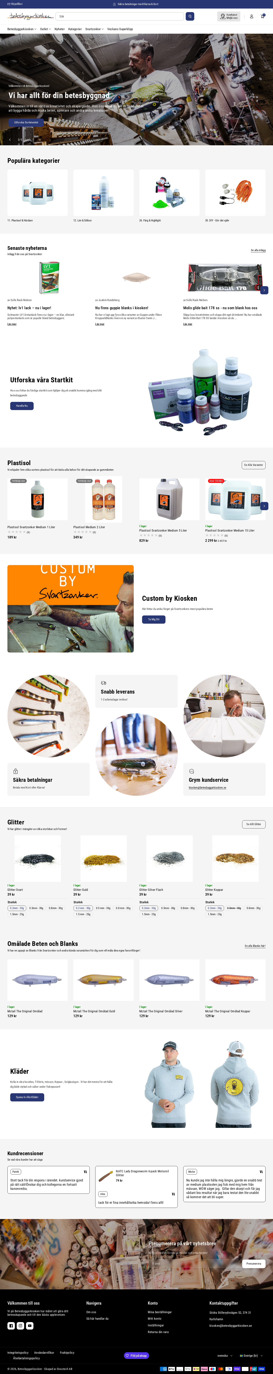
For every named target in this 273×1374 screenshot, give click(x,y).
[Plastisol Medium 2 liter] (103, 499)
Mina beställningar (160, 1312)
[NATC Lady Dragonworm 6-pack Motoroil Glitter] (105, 1176)
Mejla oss (232, 18)
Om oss (91, 1312)
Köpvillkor (17, 4)
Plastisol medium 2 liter (89, 527)
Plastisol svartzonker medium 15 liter (229, 530)
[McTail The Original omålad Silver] (169, 980)
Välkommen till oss (23, 1303)
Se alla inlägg (258, 250)
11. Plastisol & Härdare (20, 220)
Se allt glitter (253, 824)
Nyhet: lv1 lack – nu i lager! (29, 308)
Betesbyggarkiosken (30, 1369)
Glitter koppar (214, 890)
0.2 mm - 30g (83, 908)
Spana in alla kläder (27, 1097)
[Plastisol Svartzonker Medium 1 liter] (37, 499)
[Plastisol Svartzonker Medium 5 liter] (169, 499)
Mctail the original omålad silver (160, 1011)
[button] (263, 16)
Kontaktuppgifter (223, 1303)
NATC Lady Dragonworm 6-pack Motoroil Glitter (142, 1173)
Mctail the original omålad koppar (227, 1011)
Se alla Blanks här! (255, 946)
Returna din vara (158, 1332)
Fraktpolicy (67, 1352)
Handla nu (22, 405)
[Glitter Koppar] (235, 858)
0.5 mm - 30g (103, 908)
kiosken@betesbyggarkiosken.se (207, 787)
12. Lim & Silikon (82, 220)
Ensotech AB (64, 1369)
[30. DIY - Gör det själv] (235, 192)
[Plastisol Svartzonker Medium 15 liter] (235, 499)
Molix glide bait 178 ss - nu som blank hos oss (220, 308)
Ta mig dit (153, 619)
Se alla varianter (253, 465)
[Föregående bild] (11, 140)
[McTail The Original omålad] (37, 980)
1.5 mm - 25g (83, 914)
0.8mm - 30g (56, 908)
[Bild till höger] (264, 290)
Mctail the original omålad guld (94, 1011)
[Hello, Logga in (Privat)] (252, 16)
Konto (153, 1303)
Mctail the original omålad (25, 1011)
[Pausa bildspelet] (36, 140)
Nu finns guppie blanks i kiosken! (121, 308)
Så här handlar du (97, 1318)
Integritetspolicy (17, 1352)
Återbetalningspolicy (26, 1358)
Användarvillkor (44, 1352)
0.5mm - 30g (36, 908)
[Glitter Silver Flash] (169, 858)
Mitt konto (154, 1318)
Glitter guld (80, 890)
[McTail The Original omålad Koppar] (235, 980)
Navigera (93, 1303)
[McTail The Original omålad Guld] (103, 980)
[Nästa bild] (28, 140)
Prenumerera (253, 1263)
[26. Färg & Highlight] (169, 192)
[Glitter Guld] (103, 858)
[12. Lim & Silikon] (103, 192)
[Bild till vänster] (9, 290)
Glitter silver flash (151, 890)
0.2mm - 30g (17, 908)
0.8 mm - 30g (123, 908)
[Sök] (190, 16)
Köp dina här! (16, 123)
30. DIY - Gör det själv (217, 220)
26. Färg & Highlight (150, 220)
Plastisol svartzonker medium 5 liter (163, 530)
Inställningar (156, 1325)
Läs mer (12, 324)
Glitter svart (15, 890)
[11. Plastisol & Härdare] (37, 192)
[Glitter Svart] (37, 858)
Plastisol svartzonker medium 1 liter (31, 527)
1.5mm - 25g (17, 914)
